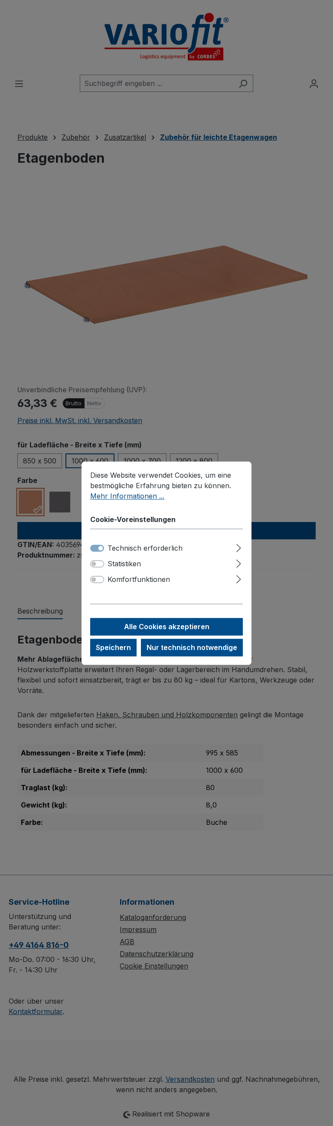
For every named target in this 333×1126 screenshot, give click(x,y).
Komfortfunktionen (139, 579)
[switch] (97, 563)
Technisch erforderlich (145, 548)
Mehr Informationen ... (127, 496)
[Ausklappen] (239, 546)
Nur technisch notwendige (192, 647)
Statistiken (124, 563)
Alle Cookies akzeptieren (166, 626)
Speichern (113, 647)
